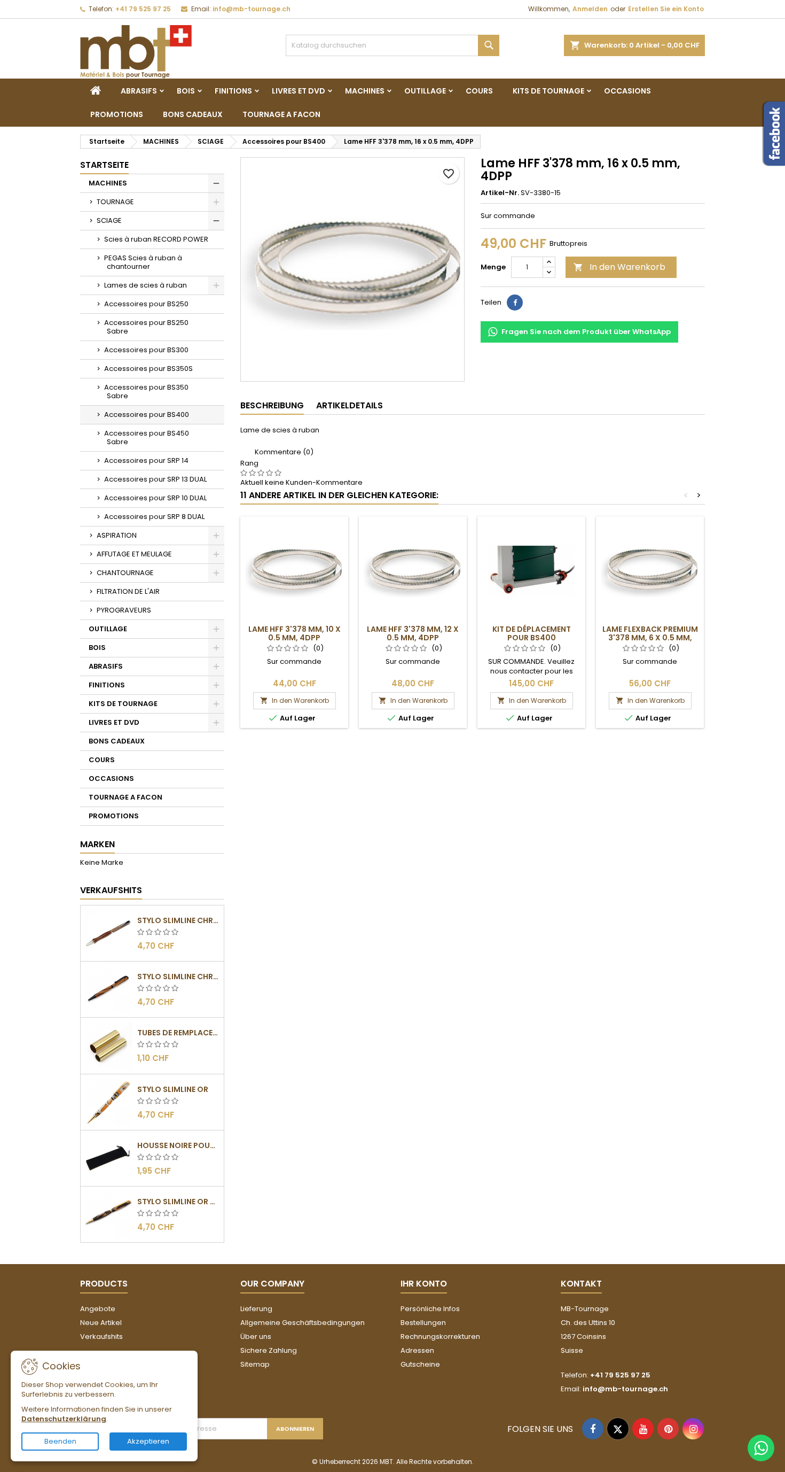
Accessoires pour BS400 (146, 414)
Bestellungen (423, 1323)
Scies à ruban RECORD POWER (156, 239)
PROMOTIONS (116, 114)
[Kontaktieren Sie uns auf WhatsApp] (761, 1448)
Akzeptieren (148, 1441)
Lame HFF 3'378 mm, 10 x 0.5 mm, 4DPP (294, 633)
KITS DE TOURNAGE (548, 91)
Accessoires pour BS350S (148, 368)
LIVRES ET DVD (298, 91)
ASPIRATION (117, 535)
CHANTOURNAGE (125, 573)
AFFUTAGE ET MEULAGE (134, 554)
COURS (479, 91)
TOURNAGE (115, 202)
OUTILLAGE (425, 91)
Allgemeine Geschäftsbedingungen (302, 1323)
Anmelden (590, 8)
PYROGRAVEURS (124, 610)
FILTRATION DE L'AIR (128, 591)
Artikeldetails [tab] (349, 405)
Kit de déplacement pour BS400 (531, 633)
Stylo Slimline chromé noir (178, 976)
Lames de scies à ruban (145, 285)
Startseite (104, 165)
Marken (97, 844)
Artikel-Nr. (500, 193)
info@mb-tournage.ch (252, 8)
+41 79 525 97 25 (143, 8)
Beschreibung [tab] (272, 405)
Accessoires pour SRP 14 (146, 460)
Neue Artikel (101, 1323)
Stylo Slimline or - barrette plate (178, 1201)
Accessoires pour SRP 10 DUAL (155, 498)
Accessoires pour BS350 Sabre (146, 391)
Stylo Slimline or (172, 1089)
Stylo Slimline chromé (178, 920)
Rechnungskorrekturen (440, 1336)
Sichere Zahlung (268, 1350)
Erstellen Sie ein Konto (666, 8)
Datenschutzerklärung (63, 1419)
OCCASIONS (627, 91)
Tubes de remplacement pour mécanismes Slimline (178, 1032)
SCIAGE (109, 220)
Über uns (255, 1336)
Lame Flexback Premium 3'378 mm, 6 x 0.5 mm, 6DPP (650, 638)
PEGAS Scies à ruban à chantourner (143, 262)
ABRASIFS (139, 91)
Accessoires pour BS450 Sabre (146, 437)
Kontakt (581, 1283)
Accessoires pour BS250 (146, 304)
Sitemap (255, 1364)
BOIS (186, 91)
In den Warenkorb (619, 267)
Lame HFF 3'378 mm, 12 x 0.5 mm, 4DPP (413, 633)
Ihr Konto (424, 1283)
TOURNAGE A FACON (281, 114)
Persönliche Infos (430, 1309)
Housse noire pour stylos (178, 1145)
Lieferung (256, 1309)
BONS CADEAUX (193, 114)
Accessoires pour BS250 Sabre (146, 326)
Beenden (60, 1441)
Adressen (417, 1350)
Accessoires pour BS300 (146, 350)
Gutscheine (420, 1364)
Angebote (97, 1309)
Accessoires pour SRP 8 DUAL (154, 517)
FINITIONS (233, 91)
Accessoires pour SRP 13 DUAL (155, 479)
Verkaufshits (111, 890)
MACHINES (364, 91)
